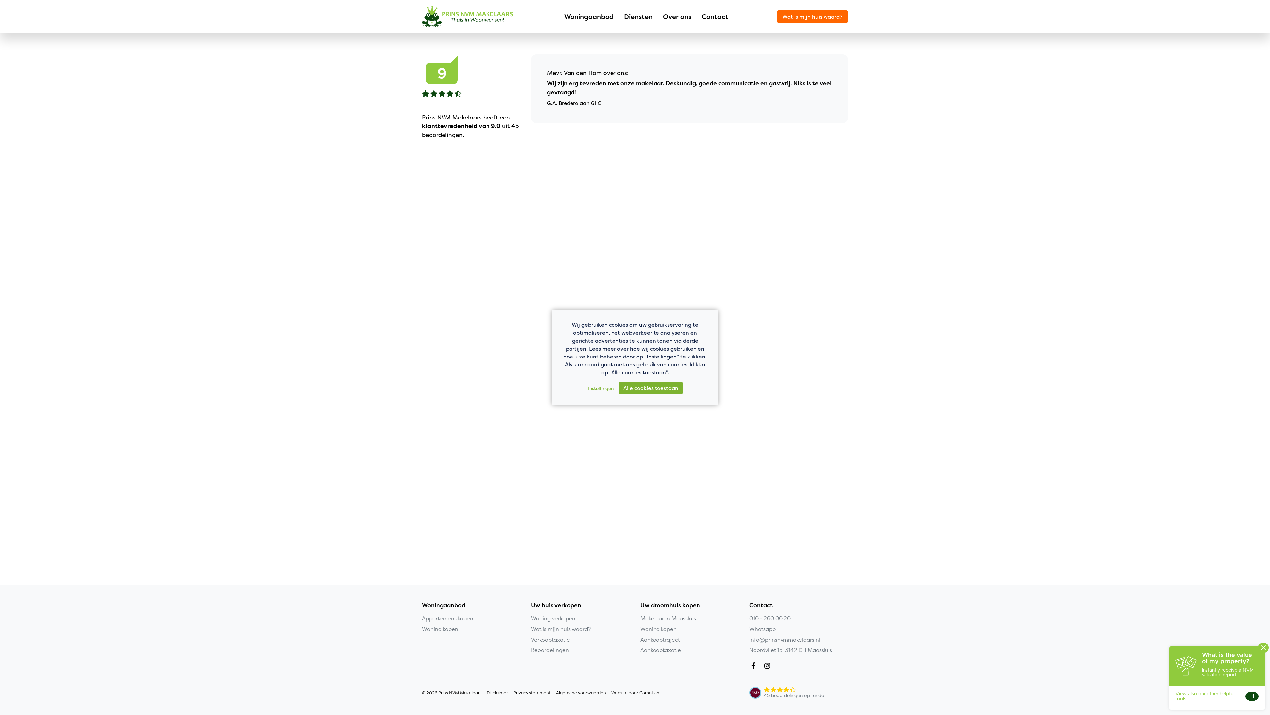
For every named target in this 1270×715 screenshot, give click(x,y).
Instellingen (601, 388)
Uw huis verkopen (556, 605)
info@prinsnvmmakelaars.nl (784, 639)
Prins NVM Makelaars (467, 16)
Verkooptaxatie (550, 639)
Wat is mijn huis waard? (812, 16)
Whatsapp (762, 629)
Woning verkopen (553, 618)
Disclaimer (497, 693)
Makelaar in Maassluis (668, 618)
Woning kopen (440, 629)
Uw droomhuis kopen (670, 605)
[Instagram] (768, 666)
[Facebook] (754, 666)
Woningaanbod (589, 16)
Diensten (638, 16)
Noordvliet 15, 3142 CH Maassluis (790, 650)
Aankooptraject (660, 639)
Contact (715, 16)
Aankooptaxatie (660, 650)
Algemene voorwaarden (581, 693)
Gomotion (649, 693)
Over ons (677, 16)
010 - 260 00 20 (770, 618)
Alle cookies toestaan (650, 388)
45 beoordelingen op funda (794, 695)
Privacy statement (532, 693)
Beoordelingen (550, 650)
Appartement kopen (447, 618)
